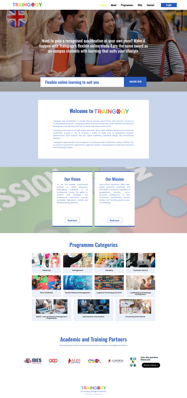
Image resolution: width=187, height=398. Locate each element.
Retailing (109, 270)
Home (103, 5)
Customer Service (140, 270)
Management (77, 270)
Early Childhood (46, 293)
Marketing (46, 270)
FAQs (140, 5)
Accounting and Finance (135, 317)
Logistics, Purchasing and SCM (109, 293)
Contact (150, 5)
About (113, 5)
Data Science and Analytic (93, 317)
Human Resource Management (77, 293)
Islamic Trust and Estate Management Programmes (51, 317)
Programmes (127, 5)
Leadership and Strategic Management (140, 293)
